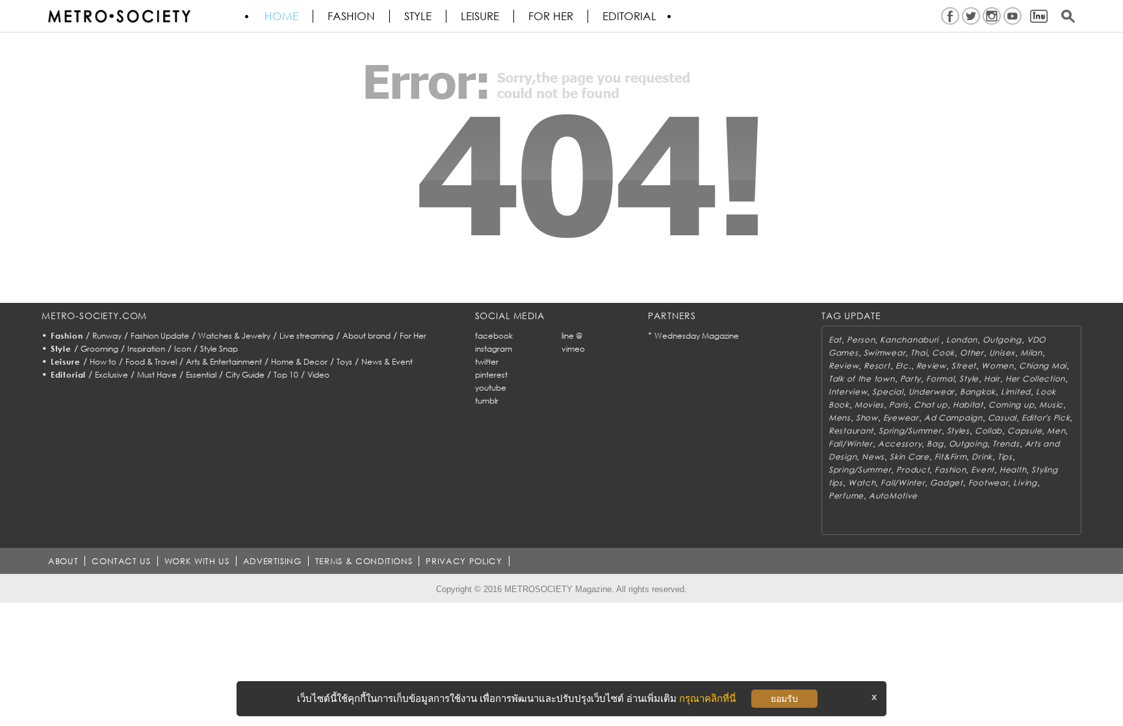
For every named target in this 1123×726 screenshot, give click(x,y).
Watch (862, 482)
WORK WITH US (196, 561)
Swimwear (885, 352)
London (961, 339)
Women (997, 365)
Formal (940, 378)
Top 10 (286, 375)
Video (318, 375)
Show (867, 417)
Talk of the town (862, 378)
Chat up (931, 404)
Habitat (968, 404)
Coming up (1011, 404)
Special (887, 391)
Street (963, 365)
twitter (486, 362)
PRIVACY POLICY (464, 561)
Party (911, 378)
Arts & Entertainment (224, 362)
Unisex (1002, 352)
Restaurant (851, 430)
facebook (494, 336)
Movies (869, 404)
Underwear (932, 391)
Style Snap (219, 349)
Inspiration (146, 349)
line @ (572, 336)
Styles (958, 430)
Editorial (629, 16)
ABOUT (63, 561)
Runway (107, 336)
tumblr (486, 401)
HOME (281, 16)
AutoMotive (893, 495)
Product (912, 469)
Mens (840, 417)
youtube (490, 388)
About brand (366, 336)
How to (103, 362)
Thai (918, 352)
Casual (1002, 417)
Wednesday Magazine (696, 336)
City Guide (245, 375)
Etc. (903, 365)
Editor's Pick (1046, 417)
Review (843, 365)
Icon (182, 349)
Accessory (900, 443)
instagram (493, 349)
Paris (899, 404)
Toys (344, 362)
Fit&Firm (951, 456)
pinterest (491, 375)
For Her (413, 336)
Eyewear (901, 417)
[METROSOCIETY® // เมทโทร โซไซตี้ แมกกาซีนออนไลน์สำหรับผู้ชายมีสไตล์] (119, 16)
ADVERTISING (272, 561)
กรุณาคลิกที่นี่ (707, 698)
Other (972, 352)
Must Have (157, 375)
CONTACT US (121, 561)
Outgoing (1002, 339)
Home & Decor (299, 362)
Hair (992, 378)
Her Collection (1035, 378)
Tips (1005, 456)
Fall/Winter (851, 443)
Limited (1016, 391)
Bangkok (978, 391)
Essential (201, 375)
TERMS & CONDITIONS (364, 561)
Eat (835, 339)
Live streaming (306, 336)
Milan (1031, 352)
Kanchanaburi (910, 339)
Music (1051, 404)
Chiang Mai (1042, 365)
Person (861, 339)
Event (982, 469)
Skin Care (909, 456)
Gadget (946, 482)
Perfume (846, 495)
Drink (982, 456)
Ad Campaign (953, 417)
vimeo (573, 349)
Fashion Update (160, 336)
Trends (1005, 443)
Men (1056, 430)
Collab (988, 430)
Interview (848, 391)
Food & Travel (151, 362)
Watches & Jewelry (234, 336)
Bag (935, 443)
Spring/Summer (910, 430)
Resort (877, 365)
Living (1025, 482)
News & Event (387, 362)
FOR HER (550, 16)
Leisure (480, 16)
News (873, 456)
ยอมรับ (784, 699)
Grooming (99, 349)
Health (1013, 469)
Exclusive (111, 375)
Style (418, 16)
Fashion (351, 16)
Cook (943, 352)
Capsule (1024, 430)
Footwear (988, 482)
